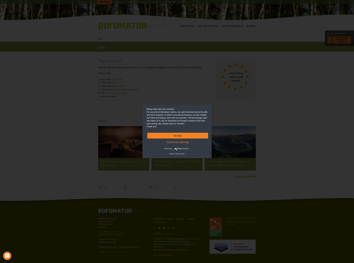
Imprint (171, 153)
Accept (178, 135)
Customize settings (177, 142)
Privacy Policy (180, 153)
